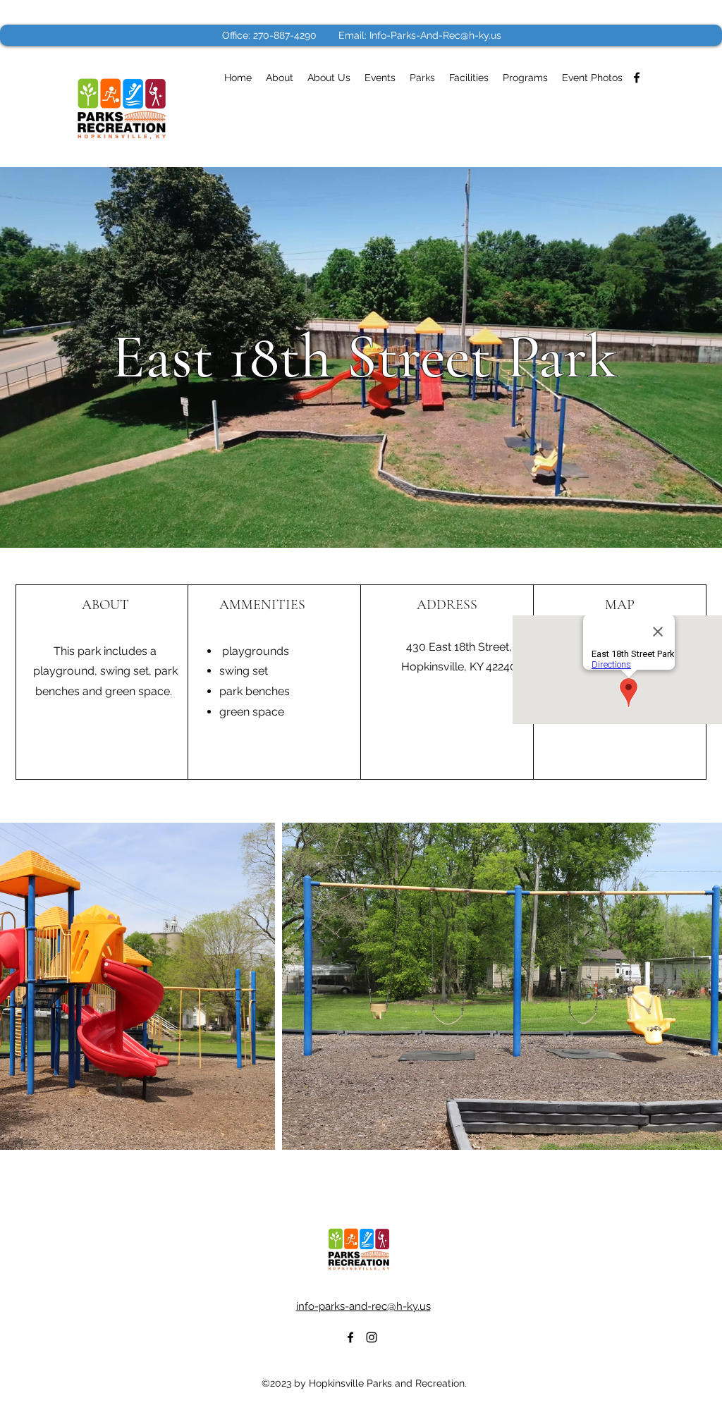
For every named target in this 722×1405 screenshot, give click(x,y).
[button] (592, 77)
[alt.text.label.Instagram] (372, 1337)
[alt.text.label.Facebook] (637, 77)
